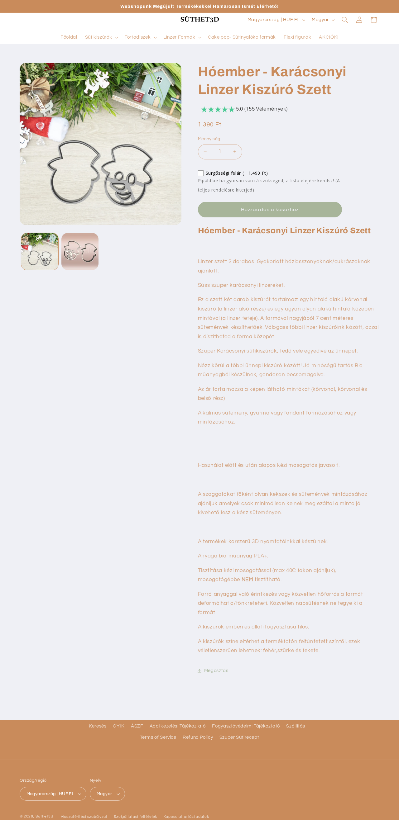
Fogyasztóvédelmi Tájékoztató (246, 726)
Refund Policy (198, 737)
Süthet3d (44, 816)
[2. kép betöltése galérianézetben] (80, 251)
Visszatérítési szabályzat (84, 816)
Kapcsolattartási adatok (186, 816)
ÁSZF (137, 726)
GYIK (119, 726)
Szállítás (295, 726)
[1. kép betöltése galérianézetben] (39, 251)
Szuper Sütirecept (239, 737)
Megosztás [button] (216, 671)
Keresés (97, 726)
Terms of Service (158, 737)
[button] (101, 37)
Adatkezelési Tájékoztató (178, 726)
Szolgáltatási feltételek (135, 816)
